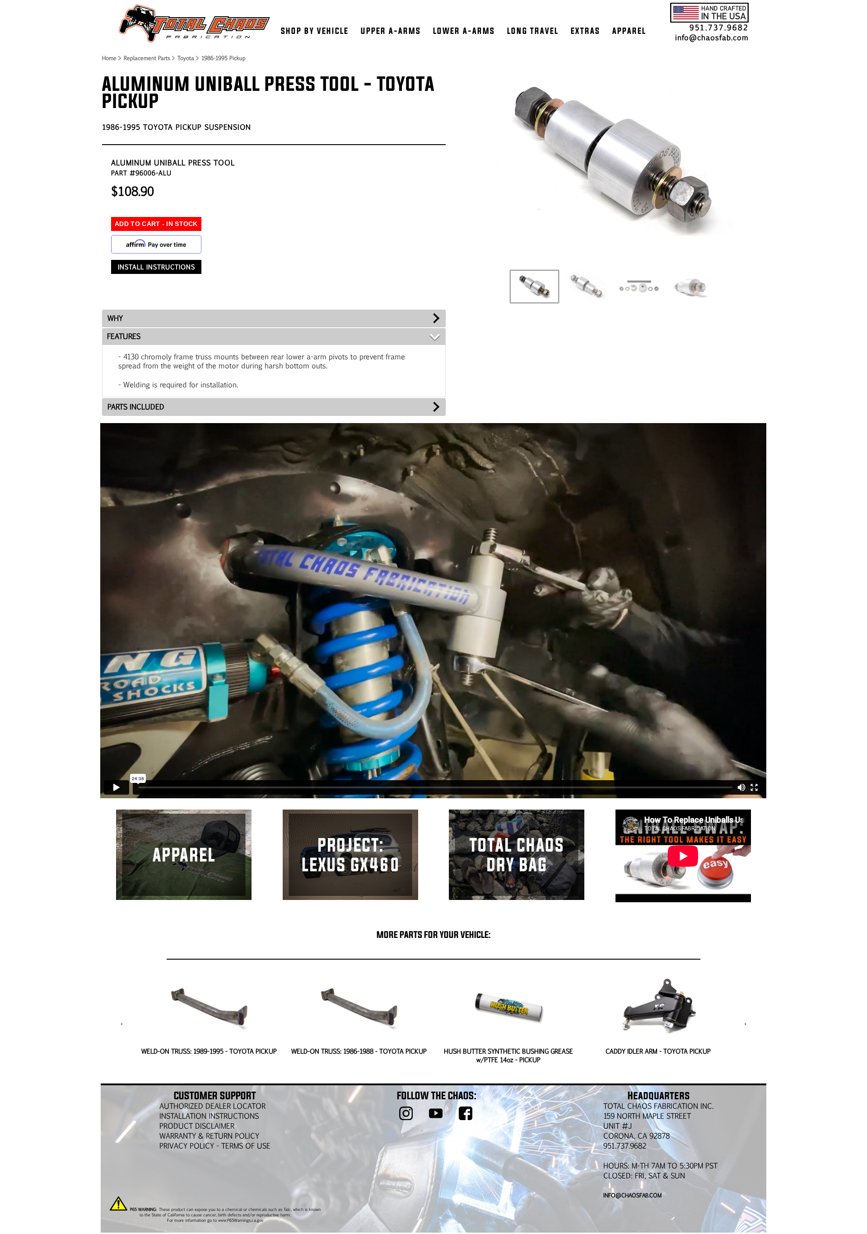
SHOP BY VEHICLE (315, 30)
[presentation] (121, 1023)
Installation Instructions (209, 1116)
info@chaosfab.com (712, 37)
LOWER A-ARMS (464, 30)
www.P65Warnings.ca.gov (240, 1220)
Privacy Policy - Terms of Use (214, 1145)
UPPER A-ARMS (391, 30)
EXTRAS (585, 30)
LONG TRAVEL (533, 30)
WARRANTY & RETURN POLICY (209, 1135)
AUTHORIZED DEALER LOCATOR (212, 1106)
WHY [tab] (115, 318)
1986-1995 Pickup (223, 57)
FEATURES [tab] (123, 336)
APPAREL (629, 30)
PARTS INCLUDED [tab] (135, 406)
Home (109, 57)
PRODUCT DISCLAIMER (196, 1125)
